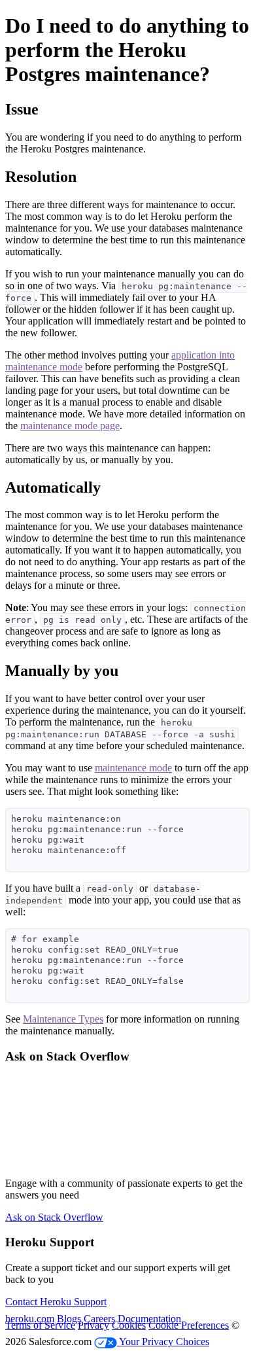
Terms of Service (40, 1325)
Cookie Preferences (188, 1325)
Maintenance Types (63, 1019)
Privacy (93, 1325)
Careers (99, 1318)
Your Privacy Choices (163, 1341)
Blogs (69, 1318)
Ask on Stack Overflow (54, 1217)
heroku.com (29, 1318)
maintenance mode (133, 767)
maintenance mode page (70, 425)
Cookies (129, 1325)
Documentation (149, 1318)
